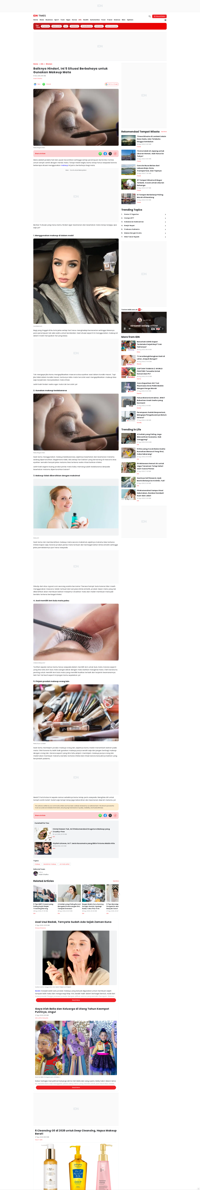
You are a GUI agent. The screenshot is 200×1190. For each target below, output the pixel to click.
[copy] (115, 153)
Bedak (38, 991)
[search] (149, 16)
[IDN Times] (39, 16)
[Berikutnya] (119, 894)
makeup (64, 165)
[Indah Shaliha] (35, 873)
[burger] (165, 20)
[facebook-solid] (105, 153)
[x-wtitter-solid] (110, 153)
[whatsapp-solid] (100, 153)
